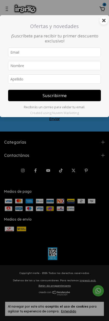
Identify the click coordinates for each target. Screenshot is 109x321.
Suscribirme (55, 95)
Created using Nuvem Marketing (54, 113)
